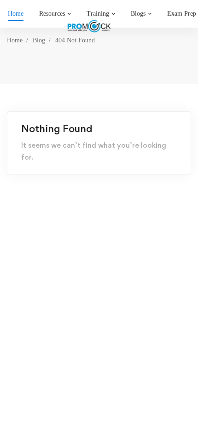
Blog (39, 40)
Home (15, 40)
